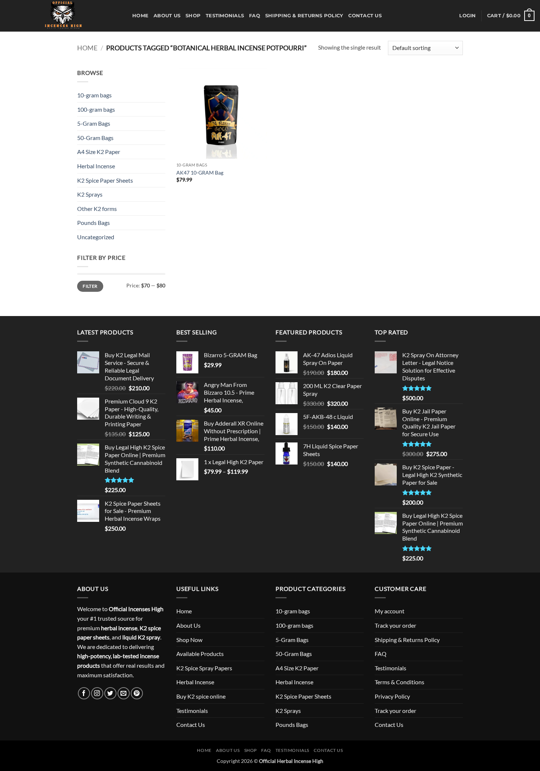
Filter (90, 286)
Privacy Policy (392, 696)
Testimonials (225, 15)
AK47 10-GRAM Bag (199, 172)
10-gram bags (94, 95)
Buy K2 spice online (201, 696)
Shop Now (189, 639)
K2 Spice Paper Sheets (105, 180)
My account (389, 610)
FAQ (254, 15)
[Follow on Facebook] (84, 693)
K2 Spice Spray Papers (204, 667)
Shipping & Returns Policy (304, 15)
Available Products (200, 653)
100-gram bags (96, 109)
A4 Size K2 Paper (98, 151)
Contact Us (365, 15)
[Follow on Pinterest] (137, 693)
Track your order (395, 625)
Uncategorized (95, 236)
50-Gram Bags (95, 137)
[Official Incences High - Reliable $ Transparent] (63, 16)
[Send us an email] (124, 693)
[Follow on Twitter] (110, 693)
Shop (193, 15)
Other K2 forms (97, 208)
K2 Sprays (89, 194)
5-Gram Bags (93, 123)
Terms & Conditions (399, 681)
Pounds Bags (93, 222)
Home (140, 15)
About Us (167, 15)
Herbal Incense (96, 165)
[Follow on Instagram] (97, 693)
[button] (467, 15)
